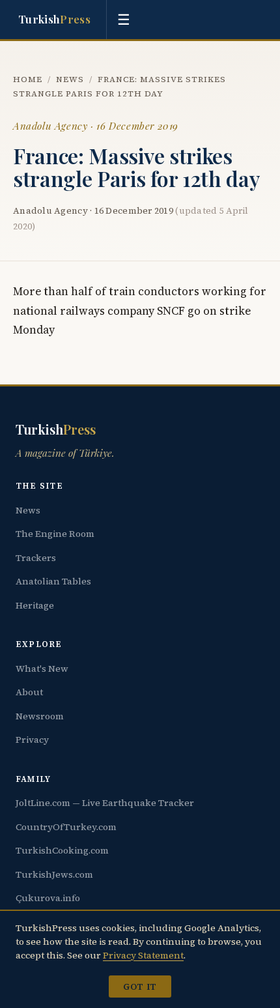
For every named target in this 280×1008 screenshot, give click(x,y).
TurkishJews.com (54, 874)
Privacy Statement (143, 955)
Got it (139, 986)
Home (27, 79)
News (70, 79)
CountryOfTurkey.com (66, 826)
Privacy (32, 739)
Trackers (36, 557)
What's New (42, 668)
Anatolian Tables (53, 581)
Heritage (35, 605)
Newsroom (40, 716)
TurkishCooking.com (62, 850)
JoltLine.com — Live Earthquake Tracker (105, 802)
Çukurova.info (48, 897)
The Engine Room (55, 533)
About (29, 691)
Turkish (54, 19)
